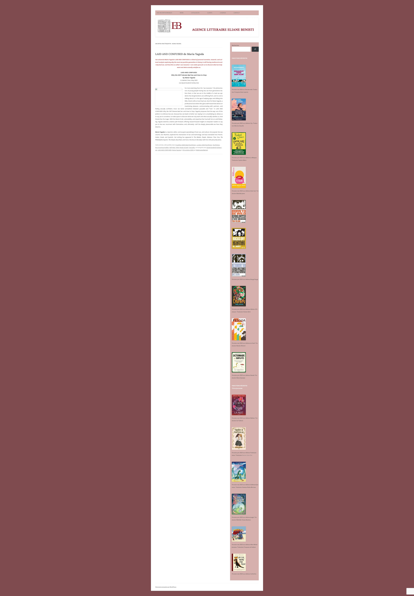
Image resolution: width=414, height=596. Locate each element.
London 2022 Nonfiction (204, 145)
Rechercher (235, 45)
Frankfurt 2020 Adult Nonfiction (186, 145)
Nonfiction (216, 145)
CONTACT (237, 13)
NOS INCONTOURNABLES (164, 13)
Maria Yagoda (176, 150)
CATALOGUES (195, 13)
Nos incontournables (162, 147)
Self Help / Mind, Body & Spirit (178, 147)
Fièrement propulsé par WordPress (165, 587)
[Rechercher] (255, 49)
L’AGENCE (223, 13)
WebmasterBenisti (202, 150)
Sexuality (192, 147)
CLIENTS (209, 13)
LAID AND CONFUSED (165, 150)
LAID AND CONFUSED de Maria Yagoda (179, 54)
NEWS (181, 13)
